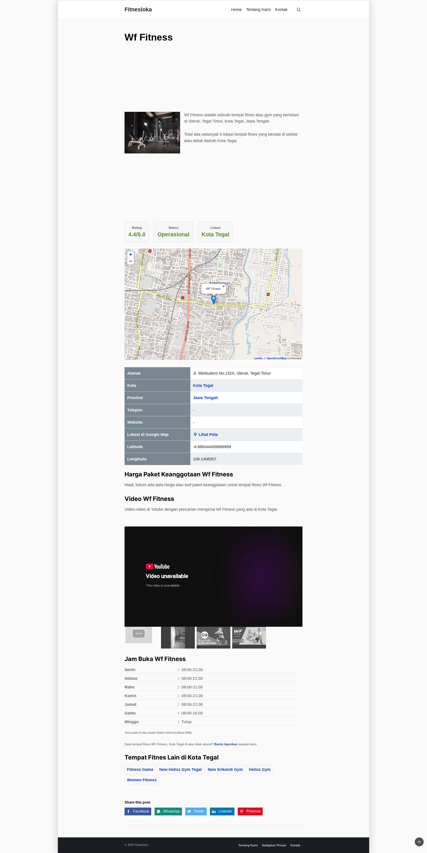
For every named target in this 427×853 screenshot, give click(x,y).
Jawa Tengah (205, 398)
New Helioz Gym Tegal (180, 769)
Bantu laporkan (226, 744)
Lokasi (215, 227)
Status (173, 227)
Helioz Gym (260, 769)
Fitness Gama (140, 769)
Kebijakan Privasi (274, 845)
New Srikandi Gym (225, 769)
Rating (137, 227)
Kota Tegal (203, 385)
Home (236, 9)
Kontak (281, 9)
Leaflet (258, 358)
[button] (213, 299)
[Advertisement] (213, 80)
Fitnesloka (138, 9)
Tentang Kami (258, 9)
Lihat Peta (207, 434)
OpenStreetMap (276, 358)
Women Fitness (142, 780)
